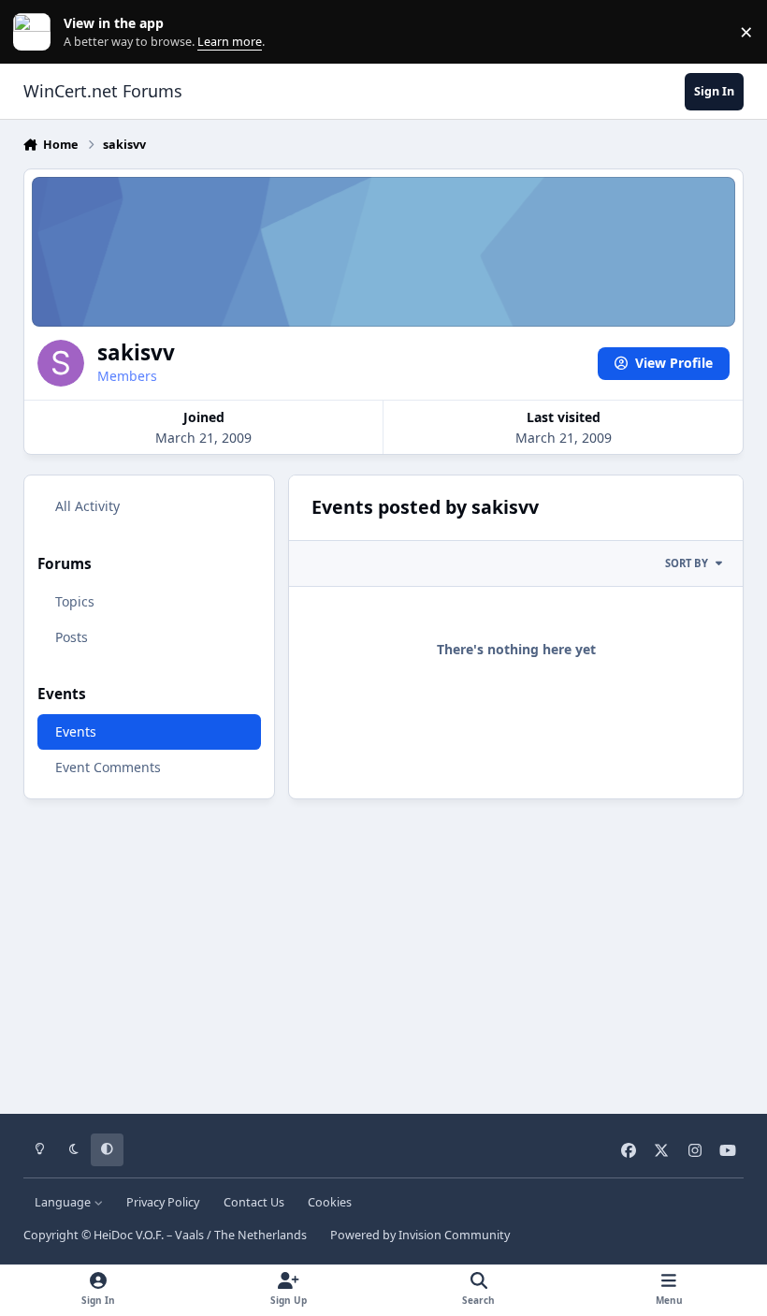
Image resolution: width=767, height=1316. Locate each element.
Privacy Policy (162, 1202)
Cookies (330, 1202)
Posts (71, 637)
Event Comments (108, 767)
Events (75, 731)
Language (64, 1202)
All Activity (87, 506)
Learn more (36, 32)
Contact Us (254, 1202)
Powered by (420, 1235)
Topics (74, 601)
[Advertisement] (384, 950)
